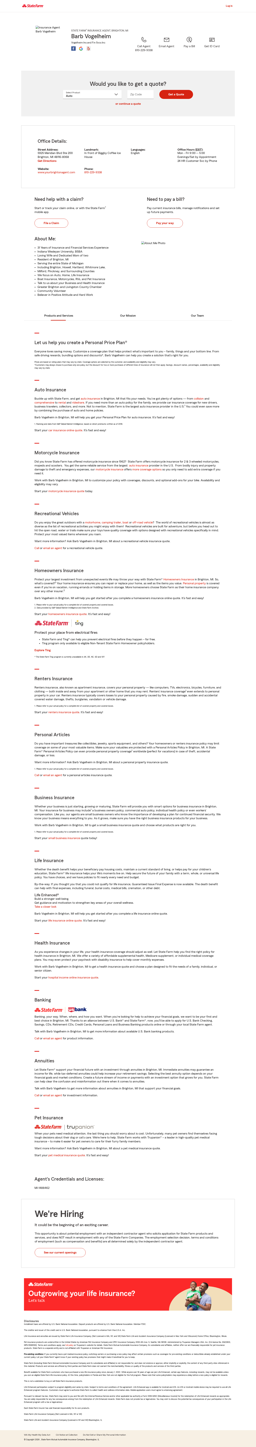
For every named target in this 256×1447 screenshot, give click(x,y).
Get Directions (47, 160)
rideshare (78, 402)
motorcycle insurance (109, 469)
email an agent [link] (52, 548)
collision (199, 398)
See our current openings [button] (60, 1252)
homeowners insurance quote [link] (67, 614)
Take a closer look (45, 906)
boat (125, 522)
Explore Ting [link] (42, 650)
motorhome (92, 522)
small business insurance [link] (64, 838)
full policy (69, 1345)
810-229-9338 (93, 172)
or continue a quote (128, 103)
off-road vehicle (142, 522)
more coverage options (147, 469)
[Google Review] (81, 48)
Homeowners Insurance (178, 579)
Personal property (194, 583)
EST (198, 149)
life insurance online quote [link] (65, 920)
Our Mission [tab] (128, 315)
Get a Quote (176, 94)
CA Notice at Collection (66, 1435)
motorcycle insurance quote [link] (66, 491)
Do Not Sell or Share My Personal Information (104, 1435)
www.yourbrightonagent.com (56, 172)
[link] (166, 49)
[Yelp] (88, 48)
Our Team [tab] (197, 315)
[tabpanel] (128, 156)
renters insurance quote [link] (63, 712)
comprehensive (44, 402)
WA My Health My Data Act (37, 1435)
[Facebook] (73, 48)
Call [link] (36, 548)
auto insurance (90, 398)
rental (62, 402)
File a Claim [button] (51, 223)
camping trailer (111, 522)
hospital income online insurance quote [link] (73, 977)
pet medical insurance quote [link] (66, 1155)
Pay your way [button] (165, 223)
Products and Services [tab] (58, 315)
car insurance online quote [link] (65, 430)
